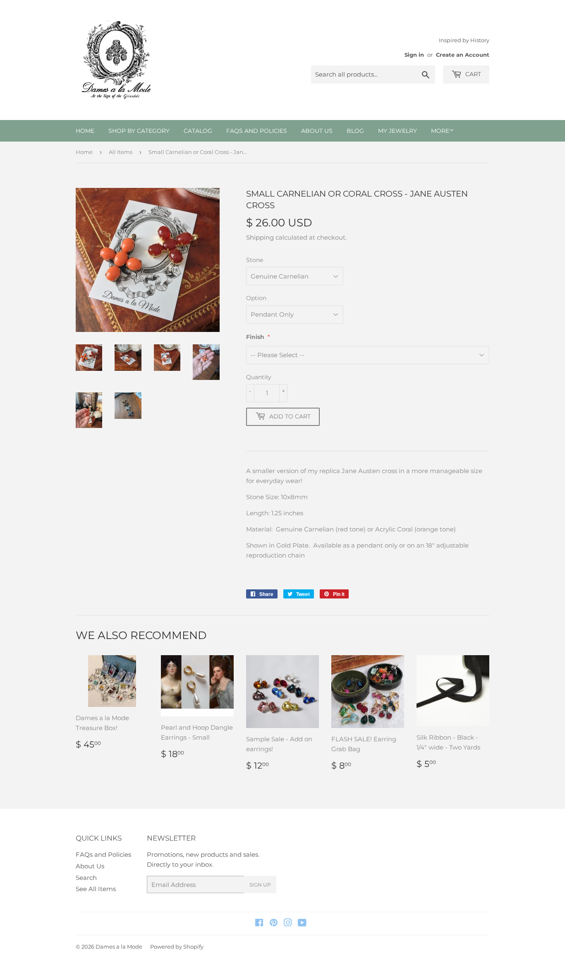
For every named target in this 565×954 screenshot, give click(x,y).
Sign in (414, 55)
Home (85, 131)
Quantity (258, 377)
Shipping (260, 237)
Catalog (198, 131)
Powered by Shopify (176, 946)
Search (86, 878)
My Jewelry (397, 131)
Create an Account (462, 55)
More (440, 131)
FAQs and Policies (256, 131)
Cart (472, 74)
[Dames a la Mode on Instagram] (288, 924)
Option (256, 298)
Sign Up (260, 885)
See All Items (96, 889)
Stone (254, 260)
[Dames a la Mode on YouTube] (302, 924)
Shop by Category (139, 131)
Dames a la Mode (119, 946)
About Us (317, 131)
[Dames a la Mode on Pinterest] (273, 924)
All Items (120, 152)
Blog (355, 131)
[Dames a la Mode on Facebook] (259, 924)
